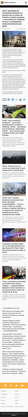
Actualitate (3, 391)
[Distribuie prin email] (20, 99)
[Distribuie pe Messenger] (13, 99)
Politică (16, 391)
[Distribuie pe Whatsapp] (16, 99)
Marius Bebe (23, 29)
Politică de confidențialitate (7, 406)
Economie (17, 394)
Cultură (16, 397)
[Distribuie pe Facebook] (9, 99)
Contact (16, 403)
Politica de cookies (19, 406)
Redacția (3, 403)
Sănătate (3, 397)
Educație (3, 400)
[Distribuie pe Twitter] (24, 99)
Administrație (4, 394)
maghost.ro (14, 415)
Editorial (16, 400)
